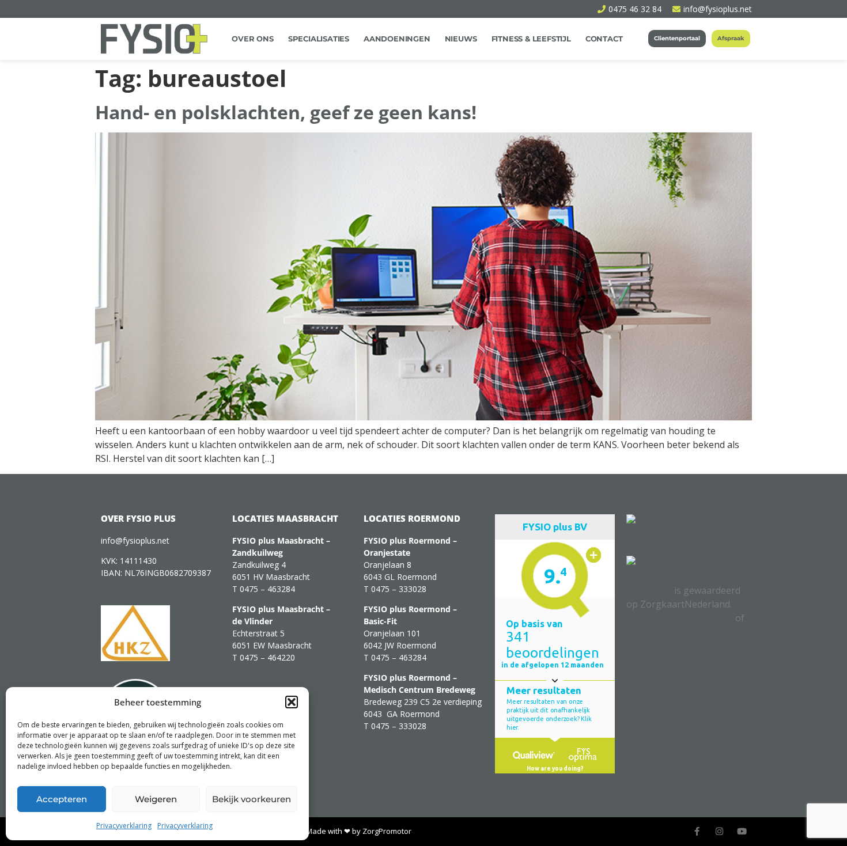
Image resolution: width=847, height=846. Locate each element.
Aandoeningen (397, 38)
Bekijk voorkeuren (251, 799)
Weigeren (156, 799)
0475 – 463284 (267, 588)
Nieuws (461, 38)
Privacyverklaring (124, 825)
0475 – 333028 (398, 588)
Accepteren (61, 799)
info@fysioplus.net (135, 540)
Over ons (252, 38)
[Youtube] (742, 831)
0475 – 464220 (267, 657)
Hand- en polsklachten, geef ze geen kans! (286, 112)
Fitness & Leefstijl (531, 38)
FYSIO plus (649, 590)
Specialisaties (318, 38)
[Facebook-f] (697, 831)
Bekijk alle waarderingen (679, 618)
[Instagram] (719, 831)
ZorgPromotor (386, 831)
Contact (604, 38)
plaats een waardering (674, 631)
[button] (291, 702)
